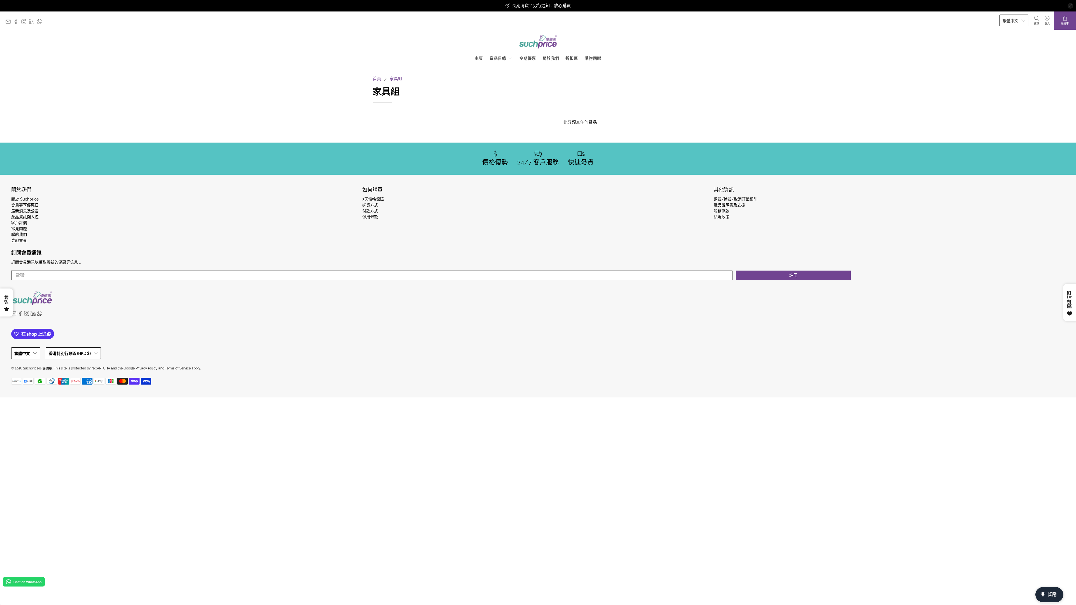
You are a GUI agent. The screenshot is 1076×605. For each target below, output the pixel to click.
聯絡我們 (19, 234)
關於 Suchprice (25, 199)
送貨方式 (370, 205)
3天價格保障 (373, 199)
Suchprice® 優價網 (37, 368)
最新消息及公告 (25, 211)
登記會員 (19, 240)
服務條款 (721, 211)
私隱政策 (721, 217)
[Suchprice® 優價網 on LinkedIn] (33, 23)
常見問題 (19, 228)
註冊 (793, 275)
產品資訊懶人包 (25, 217)
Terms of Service (178, 368)
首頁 (377, 79)
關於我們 (550, 58)
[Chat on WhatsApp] (24, 582)
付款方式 (370, 211)
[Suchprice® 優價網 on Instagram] (25, 23)
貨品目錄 (498, 58)
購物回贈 (593, 58)
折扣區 (571, 58)
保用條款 (370, 217)
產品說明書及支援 (729, 205)
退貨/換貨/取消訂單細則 (735, 199)
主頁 (479, 58)
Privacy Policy (146, 368)
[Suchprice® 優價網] (538, 41)
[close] (1070, 6)
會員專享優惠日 (25, 205)
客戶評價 (19, 222)
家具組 (395, 79)
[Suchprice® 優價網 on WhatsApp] (41, 23)
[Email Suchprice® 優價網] (9, 23)
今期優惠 (527, 58)
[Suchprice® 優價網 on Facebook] (17, 23)
